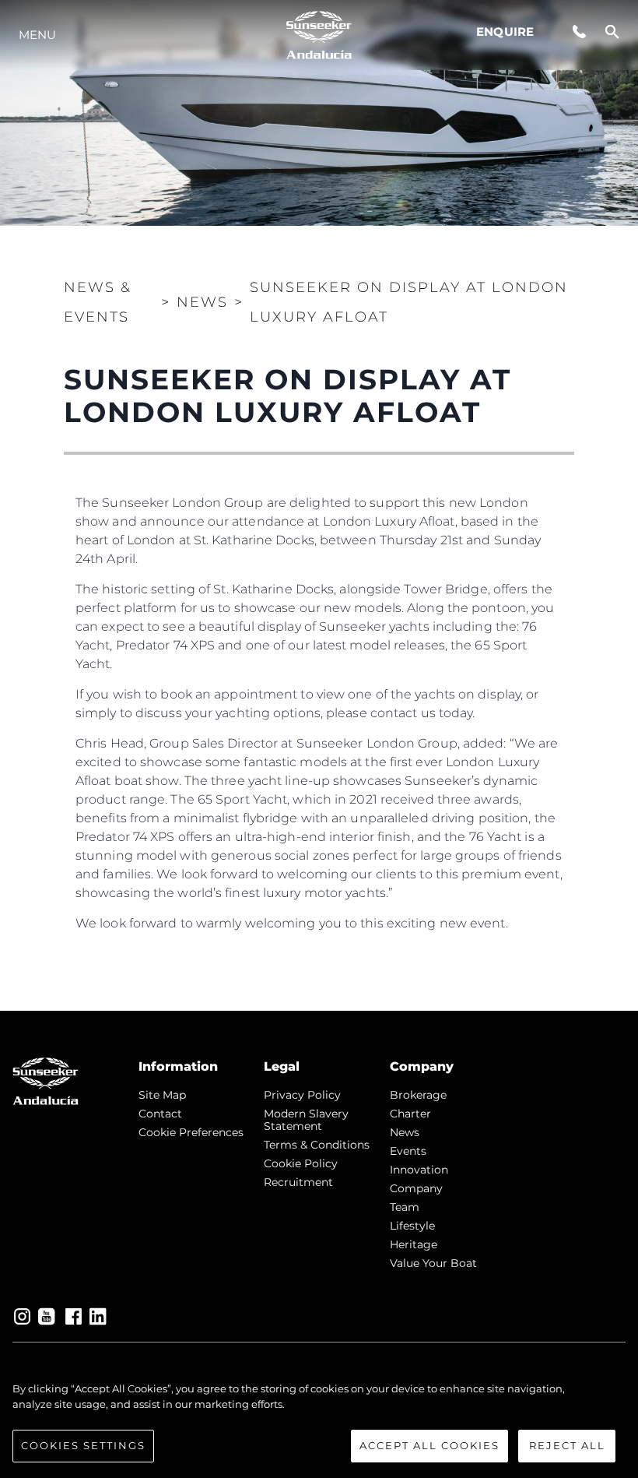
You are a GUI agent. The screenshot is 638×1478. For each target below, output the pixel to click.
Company (416, 1188)
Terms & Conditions (317, 1145)
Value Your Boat (433, 1263)
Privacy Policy (302, 1095)
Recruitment (298, 1182)
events (408, 1151)
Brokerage (418, 1095)
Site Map (162, 1095)
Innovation (419, 1170)
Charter (410, 1114)
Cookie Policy (301, 1163)
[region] (319, 1422)
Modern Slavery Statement (306, 1120)
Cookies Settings (83, 1445)
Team (404, 1207)
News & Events (97, 302)
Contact (160, 1114)
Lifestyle (412, 1226)
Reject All (567, 1445)
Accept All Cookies (429, 1445)
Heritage (413, 1244)
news (404, 1132)
